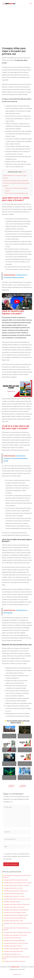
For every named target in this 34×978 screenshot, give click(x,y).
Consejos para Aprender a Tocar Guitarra (16, 948)
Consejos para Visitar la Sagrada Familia (16, 915)
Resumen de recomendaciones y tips (16, 193)
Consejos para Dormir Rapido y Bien (15, 912)
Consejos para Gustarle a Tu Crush (14, 896)
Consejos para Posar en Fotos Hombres (16, 943)
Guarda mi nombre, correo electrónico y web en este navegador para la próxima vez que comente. (16, 856)
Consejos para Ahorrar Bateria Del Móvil (16, 880)
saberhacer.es (15, 967)
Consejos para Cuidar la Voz (12, 954)
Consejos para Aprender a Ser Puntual (15, 935)
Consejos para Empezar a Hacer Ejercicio (16, 910)
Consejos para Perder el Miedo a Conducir (16, 885)
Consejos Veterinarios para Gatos (14, 893)
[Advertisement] (17, 24)
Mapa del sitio (17, 974)
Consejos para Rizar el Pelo (12, 901)
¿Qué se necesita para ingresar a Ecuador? (15, 180)
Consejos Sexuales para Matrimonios (15, 918)
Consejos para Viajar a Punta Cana (14, 907)
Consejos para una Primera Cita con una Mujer (18, 882)
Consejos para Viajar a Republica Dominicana (17, 932)
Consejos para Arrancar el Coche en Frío (16, 891)
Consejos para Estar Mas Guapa (13, 920)
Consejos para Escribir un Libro (13, 888)
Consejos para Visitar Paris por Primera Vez (17, 904)
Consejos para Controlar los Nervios (14, 961)
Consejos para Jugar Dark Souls (13, 951)
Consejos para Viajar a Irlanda (13, 946)
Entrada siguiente (23, 786)
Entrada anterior (10, 786)
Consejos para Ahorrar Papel (12, 938)
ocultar (24, 171)
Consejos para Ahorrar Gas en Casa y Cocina (17, 899)
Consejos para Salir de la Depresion (14, 940)
